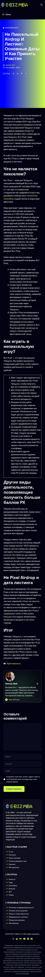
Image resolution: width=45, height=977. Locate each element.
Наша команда (14, 858)
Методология (14, 867)
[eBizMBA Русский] (14, 4)
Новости (12, 879)
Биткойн (12, 889)
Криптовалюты (11, 28)
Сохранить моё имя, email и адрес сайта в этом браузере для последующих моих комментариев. (23, 779)
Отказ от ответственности (19, 914)
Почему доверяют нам (18, 861)
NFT (10, 892)
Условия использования (18, 911)
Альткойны (13, 885)
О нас (11, 852)
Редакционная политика (18, 917)
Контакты (12, 855)
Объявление (14, 923)
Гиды (11, 882)
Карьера (12, 864)
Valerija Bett (10, 65)
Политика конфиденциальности (21, 907)
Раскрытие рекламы (17, 920)
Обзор (11, 895)
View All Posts (14, 699)
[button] (41, 5)
